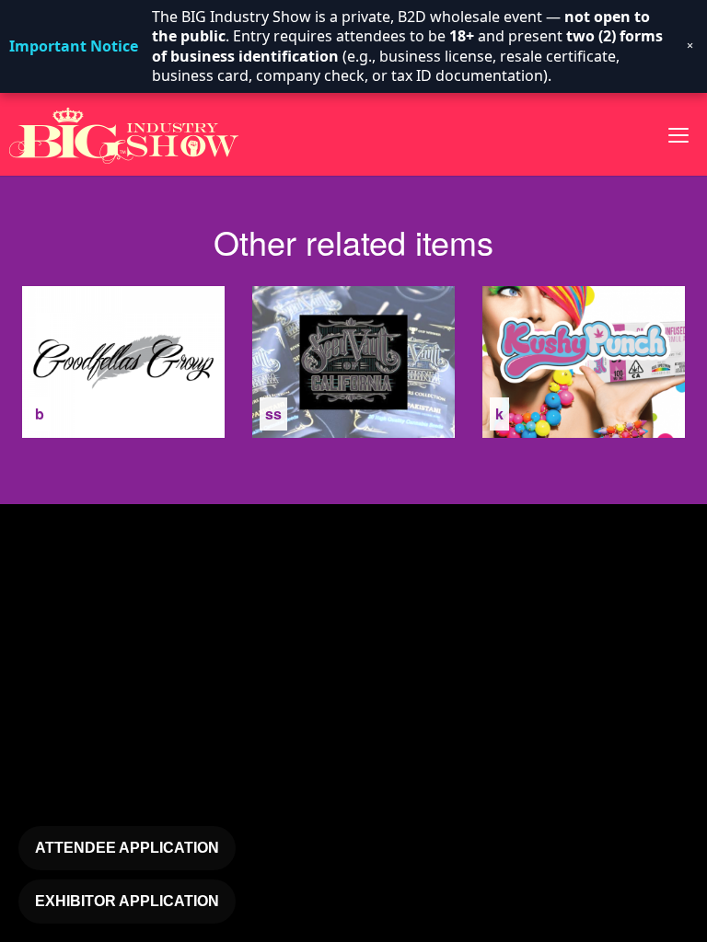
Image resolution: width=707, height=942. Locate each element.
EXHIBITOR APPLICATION (127, 901)
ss (273, 413)
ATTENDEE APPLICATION (127, 848)
